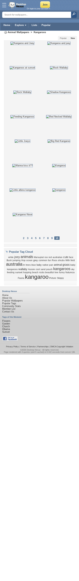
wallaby (22, 269)
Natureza (70, 272)
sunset (18, 272)
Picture (52, 278)
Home (6, 25)
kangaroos (61, 269)
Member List (8, 308)
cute (65, 257)
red (50, 257)
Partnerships (43, 346)
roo (46, 257)
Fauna (21, 278)
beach (35, 272)
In (24, 265)
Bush (9, 260)
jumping (16, 260)
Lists (34, 25)
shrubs (61, 260)
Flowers (6, 321)
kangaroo (37, 277)
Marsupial (39, 257)
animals (27, 257)
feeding (11, 272)
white (11, 257)
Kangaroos (40, 32)
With (67, 260)
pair (51, 265)
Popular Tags (9, 303)
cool (38, 269)
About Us (7, 298)
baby (39, 264)
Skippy (60, 278)
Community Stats (11, 306)
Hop (23, 260)
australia (14, 264)
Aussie (31, 269)
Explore (19, 25)
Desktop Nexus (34, 350)
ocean (29, 260)
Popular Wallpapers (12, 300)
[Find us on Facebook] (10, 340)
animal (58, 264)
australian (57, 257)
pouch (49, 269)
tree (56, 272)
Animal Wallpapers (18, 32)
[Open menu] (4, 5)
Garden (6, 323)
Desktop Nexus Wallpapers (17, 5)
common (43, 260)
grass (66, 264)
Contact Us (8, 311)
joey (17, 257)
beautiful (49, 272)
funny (62, 272)
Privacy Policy (12, 346)
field (73, 260)
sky (72, 269)
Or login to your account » (38, 8)
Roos (54, 260)
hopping (27, 272)
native (45, 265)
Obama (6, 329)
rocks (41, 272)
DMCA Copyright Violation (61, 346)
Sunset (6, 331)
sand (43, 269)
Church (6, 326)
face (71, 257)
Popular (46, 25)
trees (28, 265)
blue (33, 265)
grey (35, 260)
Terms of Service (28, 346)
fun (49, 260)
